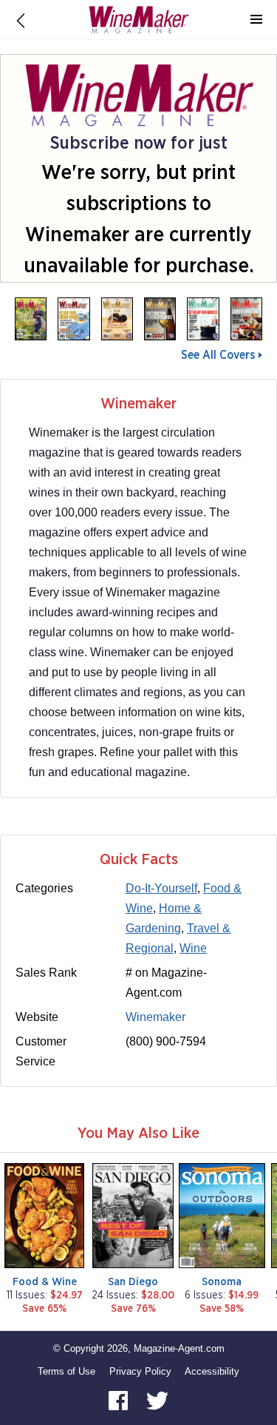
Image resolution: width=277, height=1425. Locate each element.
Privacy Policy (140, 1371)
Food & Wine (45, 1281)
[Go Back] (20, 20)
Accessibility (212, 1371)
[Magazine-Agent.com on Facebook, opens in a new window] (120, 1399)
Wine (193, 948)
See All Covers (218, 355)
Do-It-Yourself (161, 888)
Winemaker (155, 1017)
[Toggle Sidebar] (256, 20)
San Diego (133, 1281)
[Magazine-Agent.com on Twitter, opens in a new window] (157, 1399)
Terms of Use (66, 1371)
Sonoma (222, 1281)
